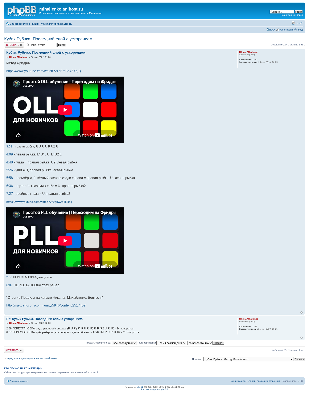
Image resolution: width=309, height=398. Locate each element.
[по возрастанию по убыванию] (205, 342)
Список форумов (20, 24)
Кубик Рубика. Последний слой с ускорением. (49, 39)
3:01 (9, 146)
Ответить (9, 43)
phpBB (140, 387)
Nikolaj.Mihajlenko (18, 57)
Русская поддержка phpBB (154, 389)
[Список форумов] (22, 10)
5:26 (9, 170)
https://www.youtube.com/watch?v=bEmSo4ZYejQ (43, 71)
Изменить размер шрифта (300, 23)
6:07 (9, 285)
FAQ (272, 29)
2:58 (9, 277)
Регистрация (286, 29)
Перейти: (197, 359)
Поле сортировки (146, 342)
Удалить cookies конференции (264, 381)
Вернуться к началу (301, 312)
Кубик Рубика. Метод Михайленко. (52, 24)
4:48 (9, 162)
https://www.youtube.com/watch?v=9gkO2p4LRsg (39, 201)
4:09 (9, 154)
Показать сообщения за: (98, 342)
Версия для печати (293, 23)
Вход (300, 29)
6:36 (9, 186)
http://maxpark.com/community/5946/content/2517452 (46, 305)
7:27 (9, 193)
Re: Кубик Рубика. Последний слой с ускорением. (44, 319)
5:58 (9, 178)
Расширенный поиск (292, 15)
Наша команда (238, 381)
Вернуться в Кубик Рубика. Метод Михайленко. (32, 358)
